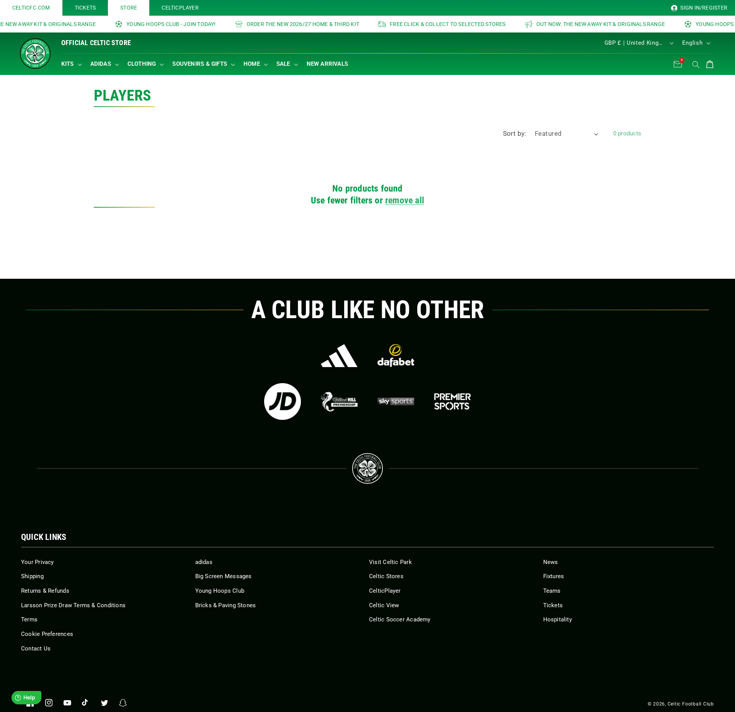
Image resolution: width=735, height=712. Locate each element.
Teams (552, 590)
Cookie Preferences (47, 634)
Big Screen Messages (223, 576)
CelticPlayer (385, 590)
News (550, 562)
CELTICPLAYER (180, 8)
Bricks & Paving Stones (225, 605)
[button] (73, 64)
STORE (128, 8)
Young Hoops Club (220, 590)
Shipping (32, 576)
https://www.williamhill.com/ (339, 401)
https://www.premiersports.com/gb (452, 401)
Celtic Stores (386, 576)
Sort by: (515, 133)
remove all (404, 200)
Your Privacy (37, 562)
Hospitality (557, 619)
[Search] (696, 64)
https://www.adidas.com (339, 355)
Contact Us (36, 648)
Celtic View (384, 605)
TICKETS (85, 8)
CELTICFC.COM (31, 8)
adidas (203, 562)
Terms (29, 619)
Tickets (553, 605)
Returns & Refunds (45, 590)
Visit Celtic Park (390, 562)
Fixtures (553, 576)
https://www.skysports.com (395, 401)
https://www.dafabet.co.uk (395, 355)
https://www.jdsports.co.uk (282, 401)
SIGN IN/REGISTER (703, 8)
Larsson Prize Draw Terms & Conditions (73, 605)
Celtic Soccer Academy (400, 619)
